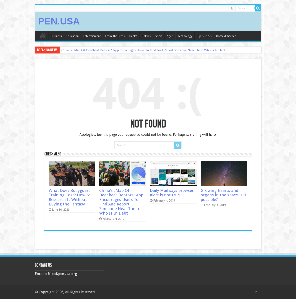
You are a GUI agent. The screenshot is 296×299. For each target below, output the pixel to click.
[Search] (258, 8)
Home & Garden (226, 36)
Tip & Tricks (204, 36)
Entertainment (92, 36)
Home (42, 35)
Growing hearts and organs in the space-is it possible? (223, 195)
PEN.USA (59, 21)
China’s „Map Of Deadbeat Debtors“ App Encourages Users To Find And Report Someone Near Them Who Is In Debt (143, 50)
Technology (185, 36)
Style (170, 36)
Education (73, 36)
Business (56, 36)
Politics (146, 36)
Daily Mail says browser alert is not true (172, 192)
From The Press (115, 36)
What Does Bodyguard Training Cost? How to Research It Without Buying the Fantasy (70, 197)
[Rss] (232, 8)
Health (133, 36)
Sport (158, 36)
